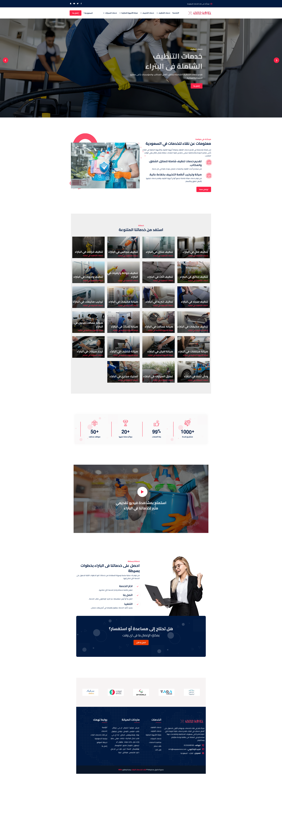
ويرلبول (114, 731)
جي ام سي (115, 749)
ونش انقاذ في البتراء (196, 376)
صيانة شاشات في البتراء (124, 351)
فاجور (125, 745)
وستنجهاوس (130, 734)
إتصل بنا (75, 13)
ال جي (120, 727)
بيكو (112, 738)
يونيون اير (119, 741)
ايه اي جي (115, 734)
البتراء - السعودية (187, 753)
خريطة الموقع (102, 742)
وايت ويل (136, 741)
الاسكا (129, 749)
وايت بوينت (128, 741)
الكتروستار (118, 745)
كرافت (122, 738)
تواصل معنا (203, 189)
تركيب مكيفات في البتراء (88, 301)
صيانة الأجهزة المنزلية (129, 13)
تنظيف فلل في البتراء (195, 251)
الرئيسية (175, 13)
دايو (137, 752)
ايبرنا (120, 752)
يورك (137, 734)
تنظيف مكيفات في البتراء (192, 326)
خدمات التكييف (148, 13)
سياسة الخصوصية (101, 738)
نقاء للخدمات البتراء (138, 769)
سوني (117, 738)
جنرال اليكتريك (130, 738)
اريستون (136, 745)
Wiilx (120, 769)
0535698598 (189, 745)
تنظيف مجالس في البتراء (123, 251)
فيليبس (132, 731)
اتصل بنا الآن (141, 642)
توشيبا (131, 727)
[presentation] (5, 60)
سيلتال (114, 727)
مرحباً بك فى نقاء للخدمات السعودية (198, 4)
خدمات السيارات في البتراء (93, 355)
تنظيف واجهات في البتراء (88, 276)
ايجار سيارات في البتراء (90, 351)
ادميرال (126, 727)
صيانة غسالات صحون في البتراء (88, 324)
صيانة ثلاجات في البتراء (124, 326)
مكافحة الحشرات (155, 742)
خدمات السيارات (111, 13)
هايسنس (132, 752)
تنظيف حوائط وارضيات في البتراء (122, 275)
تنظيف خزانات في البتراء (89, 251)
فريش (137, 727)
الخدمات (104, 731)
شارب (137, 731)
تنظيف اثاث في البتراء (160, 276)
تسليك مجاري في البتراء (123, 376)
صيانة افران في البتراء (160, 351)
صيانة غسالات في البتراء (159, 326)
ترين (124, 749)
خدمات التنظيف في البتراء (198, 255)
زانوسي (125, 731)
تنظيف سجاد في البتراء (194, 301)
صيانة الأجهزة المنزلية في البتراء (160, 330)
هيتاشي (125, 752)
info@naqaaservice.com (177, 749)
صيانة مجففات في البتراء (193, 351)
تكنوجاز (130, 745)
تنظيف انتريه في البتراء (159, 301)
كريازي (122, 734)
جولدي (119, 731)
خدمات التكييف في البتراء (128, 305)
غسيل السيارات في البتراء (158, 376)
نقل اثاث (158, 749)
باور (120, 749)
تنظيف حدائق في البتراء (194, 276)
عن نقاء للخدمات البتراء (99, 734)
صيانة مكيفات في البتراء (123, 301)
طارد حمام (157, 746)
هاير (137, 738)
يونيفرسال (135, 749)
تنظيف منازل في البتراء (159, 251)
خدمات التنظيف (164, 13)
